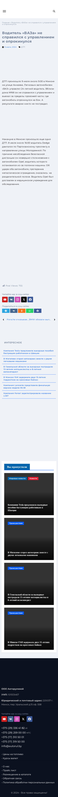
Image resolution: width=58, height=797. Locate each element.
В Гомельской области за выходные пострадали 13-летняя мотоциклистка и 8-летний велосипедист (28, 597)
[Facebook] (30, 299)
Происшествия (16, 523)
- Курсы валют (9, 758)
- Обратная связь (11, 778)
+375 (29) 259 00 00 (16, 732)
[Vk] (11, 299)
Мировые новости (17, 478)
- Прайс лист (8, 770)
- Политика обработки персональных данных (27, 782)
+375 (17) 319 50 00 (13, 741)
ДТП (23, 47)
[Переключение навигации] (4, 11)
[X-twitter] (24, 299)
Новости (33, 478)
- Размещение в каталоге (16, 774)
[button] (6, 311)
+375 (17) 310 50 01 (12, 737)
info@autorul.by (11, 746)
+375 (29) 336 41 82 (14, 728)
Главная (6, 22)
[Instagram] (17, 299)
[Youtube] (5, 299)
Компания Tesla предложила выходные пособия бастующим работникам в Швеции (28, 507)
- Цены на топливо (12, 754)
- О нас (5, 766)
